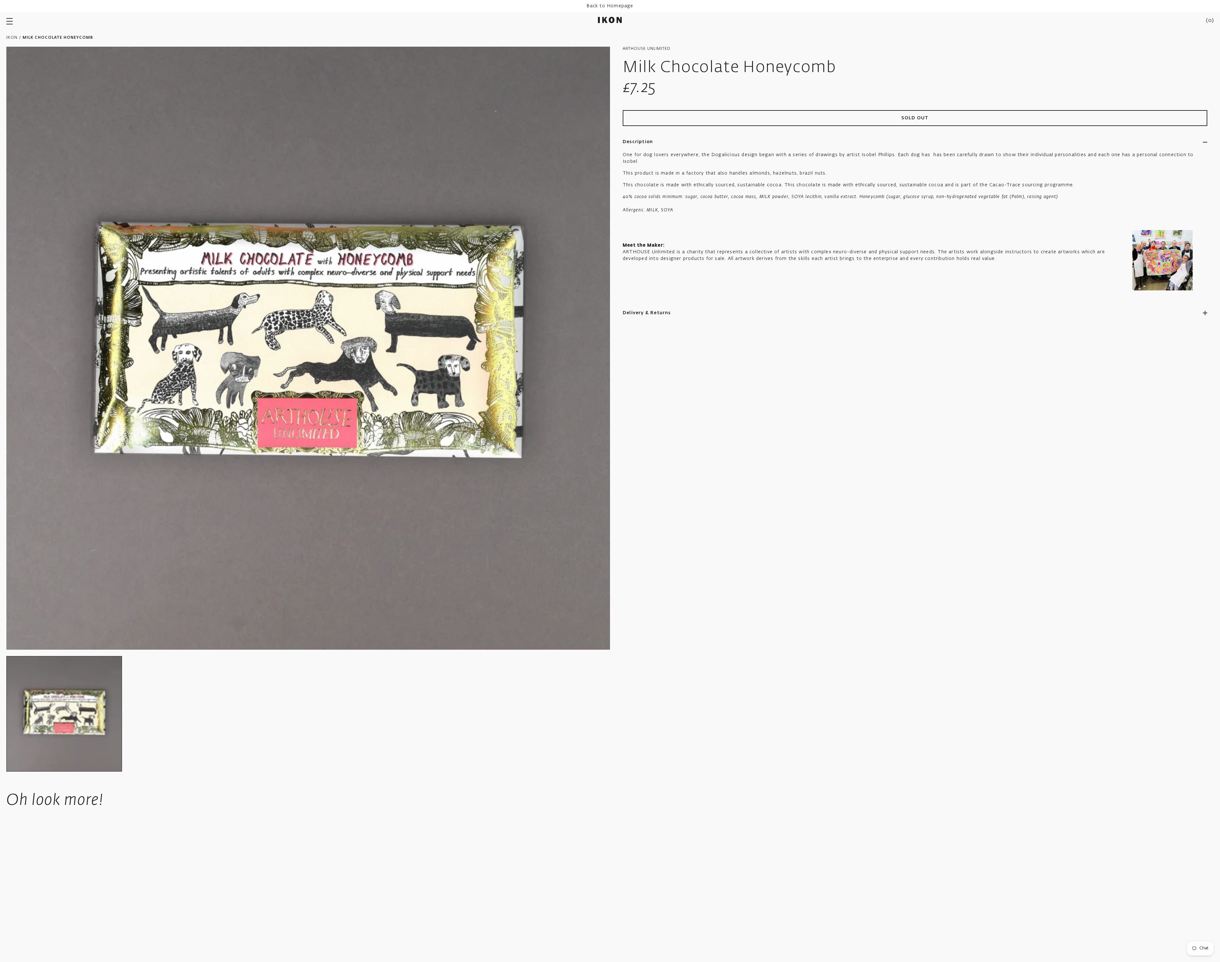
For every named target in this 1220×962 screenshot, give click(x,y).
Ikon (11, 38)
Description (638, 142)
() (1210, 20)
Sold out (915, 118)
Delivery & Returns (647, 313)
